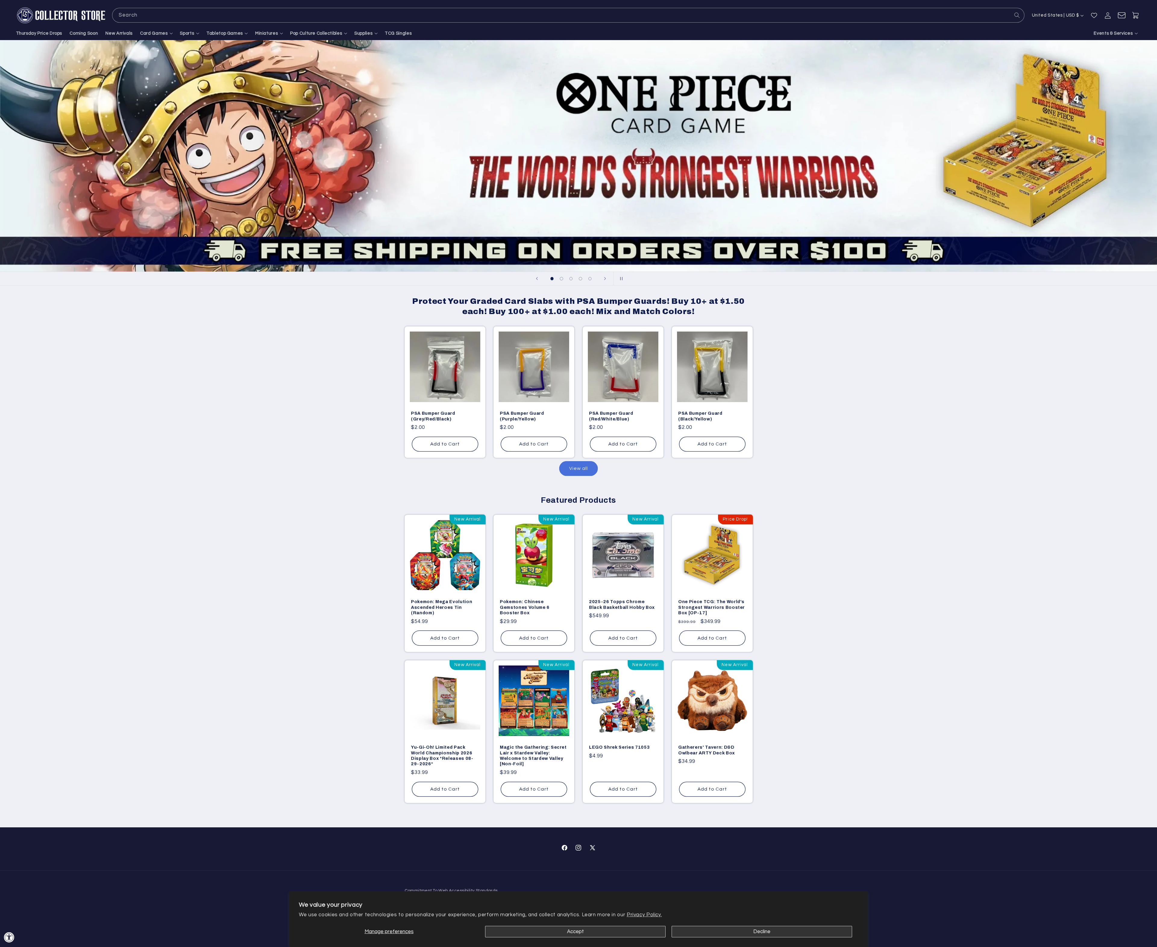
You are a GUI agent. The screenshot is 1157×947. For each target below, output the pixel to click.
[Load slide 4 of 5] (580, 279)
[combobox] (568, 15)
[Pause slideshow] (620, 278)
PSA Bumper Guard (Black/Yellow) (700, 416)
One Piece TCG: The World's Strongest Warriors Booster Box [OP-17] (711, 607)
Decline (761, 931)
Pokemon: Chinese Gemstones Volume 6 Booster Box (525, 607)
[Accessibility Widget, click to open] (9, 937)
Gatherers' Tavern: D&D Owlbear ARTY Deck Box (706, 750)
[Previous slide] (537, 278)
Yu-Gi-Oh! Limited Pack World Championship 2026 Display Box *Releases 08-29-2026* (442, 755)
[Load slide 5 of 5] (590, 279)
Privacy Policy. (644, 914)
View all (578, 468)
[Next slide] (605, 278)
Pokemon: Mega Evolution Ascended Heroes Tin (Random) (441, 607)
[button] (156, 33)
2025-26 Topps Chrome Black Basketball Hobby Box (622, 604)
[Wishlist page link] (1094, 15)
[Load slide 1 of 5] (552, 279)
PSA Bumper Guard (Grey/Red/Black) (433, 416)
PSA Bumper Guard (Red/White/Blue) (611, 416)
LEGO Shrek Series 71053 (619, 747)
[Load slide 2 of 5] (561, 279)
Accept (575, 931)
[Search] (1017, 15)
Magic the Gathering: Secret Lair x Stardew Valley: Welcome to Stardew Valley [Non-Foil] (533, 755)
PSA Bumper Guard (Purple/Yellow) (522, 416)
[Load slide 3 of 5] (571, 279)
